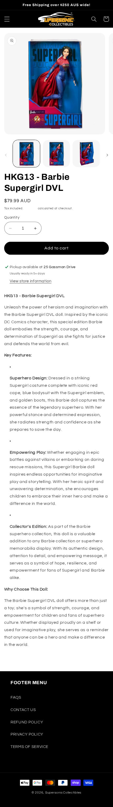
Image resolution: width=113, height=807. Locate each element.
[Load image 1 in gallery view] (26, 153)
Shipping (30, 208)
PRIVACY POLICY (27, 734)
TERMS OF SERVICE (29, 747)
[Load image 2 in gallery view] (56, 153)
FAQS (16, 697)
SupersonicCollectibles (63, 792)
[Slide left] (6, 155)
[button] (7, 19)
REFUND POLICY (27, 722)
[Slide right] (107, 155)
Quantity (11, 217)
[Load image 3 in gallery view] (86, 153)
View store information (31, 281)
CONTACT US (23, 710)
